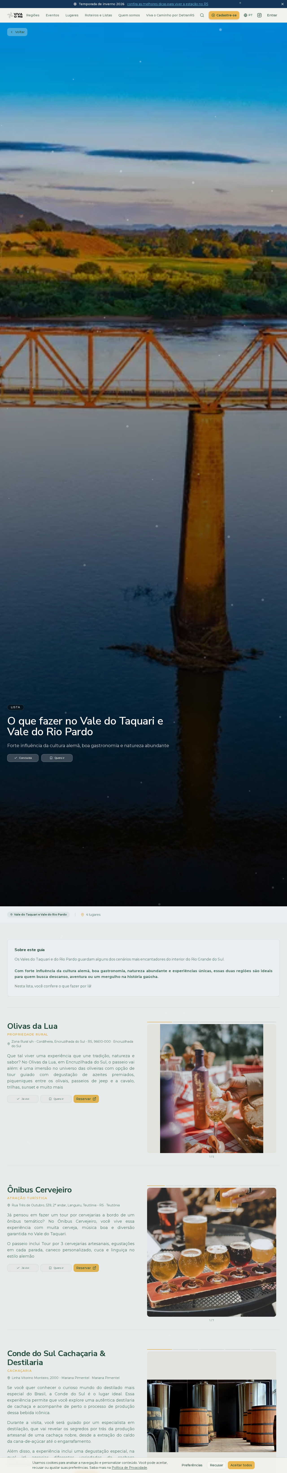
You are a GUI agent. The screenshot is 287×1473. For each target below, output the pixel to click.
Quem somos (129, 15)
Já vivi (25, 1098)
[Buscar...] (202, 15)
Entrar (272, 15)
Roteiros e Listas (98, 15)
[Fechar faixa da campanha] (282, 4)
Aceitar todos (241, 1465)
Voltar (20, 32)
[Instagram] (259, 15)
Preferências (192, 1465)
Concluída (25, 757)
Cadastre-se (226, 15)
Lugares (71, 15)
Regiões (32, 15)
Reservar (83, 1099)
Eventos (52, 15)
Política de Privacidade (129, 1468)
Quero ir (59, 757)
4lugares (93, 915)
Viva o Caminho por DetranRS (170, 15)
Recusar (216, 1465)
